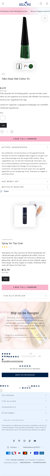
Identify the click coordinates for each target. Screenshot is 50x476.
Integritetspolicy (25, 462)
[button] (41, 4)
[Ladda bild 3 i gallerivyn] (30, 66)
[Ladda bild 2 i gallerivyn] (25, 66)
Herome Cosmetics (17, 460)
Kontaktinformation (39, 462)
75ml (6, 279)
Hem (3, 74)
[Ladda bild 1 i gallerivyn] (19, 66)
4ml (4, 126)
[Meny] (3, 4)
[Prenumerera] (44, 335)
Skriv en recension (25, 375)
